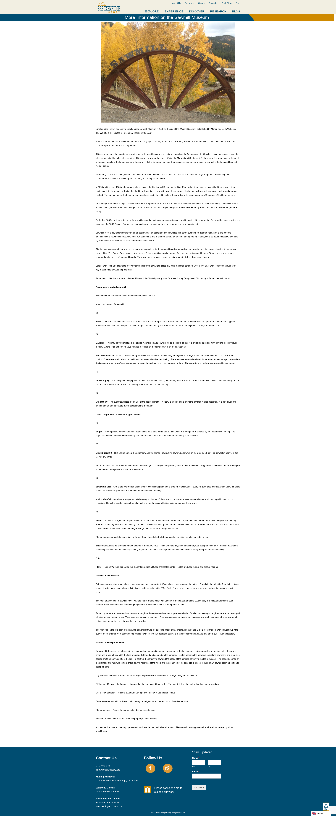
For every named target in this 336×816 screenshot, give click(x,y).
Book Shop (227, 3)
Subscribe (199, 788)
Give (238, 3)
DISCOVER (196, 11)
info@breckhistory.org (108, 769)
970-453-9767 (104, 765)
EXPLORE (152, 11)
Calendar (213, 3)
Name (195, 758)
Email (195, 772)
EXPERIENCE (173, 11)
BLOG (236, 11)
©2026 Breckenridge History (161, 813)
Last (209, 767)
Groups (201, 3)
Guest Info (189, 3)
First (194, 767)
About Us (176, 3)
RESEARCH (218, 11)
